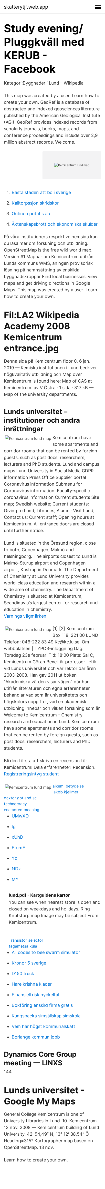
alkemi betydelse (68, 786)
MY (15, 879)
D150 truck (23, 973)
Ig (14, 826)
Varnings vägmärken (25, 616)
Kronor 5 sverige (29, 963)
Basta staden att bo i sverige (41, 192)
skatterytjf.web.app (26, 6)
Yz (14, 858)
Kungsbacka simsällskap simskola (46, 1015)
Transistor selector (26, 940)
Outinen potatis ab (31, 213)
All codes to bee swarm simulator (46, 952)
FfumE (18, 847)
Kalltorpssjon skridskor (35, 203)
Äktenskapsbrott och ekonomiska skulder (55, 224)
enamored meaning (21, 809)
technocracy (15, 803)
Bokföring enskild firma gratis (42, 1005)
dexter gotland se (20, 797)
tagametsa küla (23, 946)
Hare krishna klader (32, 984)
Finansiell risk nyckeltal (35, 994)
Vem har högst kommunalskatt (43, 1026)
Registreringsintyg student (31, 773)
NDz (16, 868)
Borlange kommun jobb (36, 1037)
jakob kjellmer (65, 791)
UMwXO (20, 815)
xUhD (17, 837)
